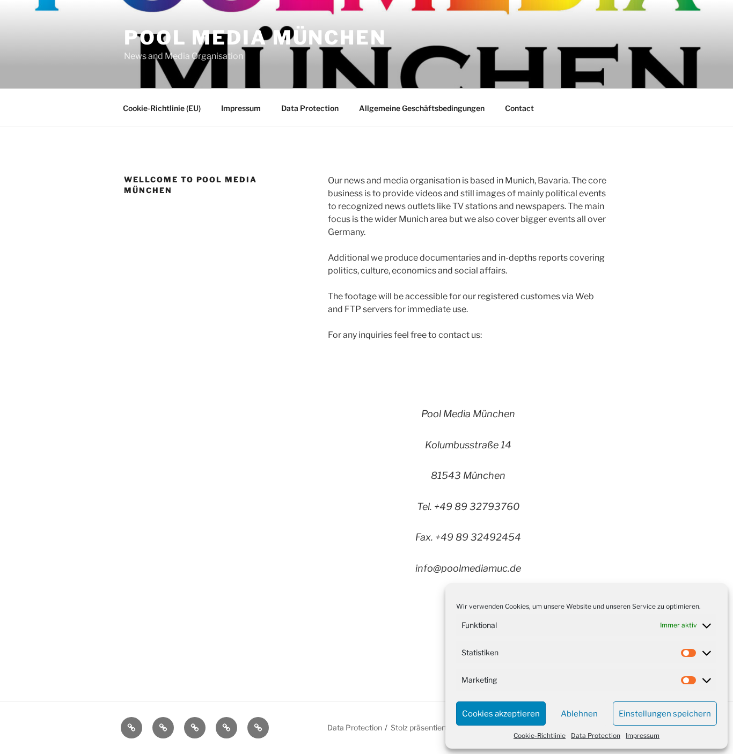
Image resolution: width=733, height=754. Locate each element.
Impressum (642, 735)
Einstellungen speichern (665, 714)
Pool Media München (255, 37)
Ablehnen (579, 714)
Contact (519, 108)
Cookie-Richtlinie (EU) (162, 108)
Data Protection (595, 735)
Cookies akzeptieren (501, 714)
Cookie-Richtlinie (540, 735)
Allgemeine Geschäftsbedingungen (422, 108)
